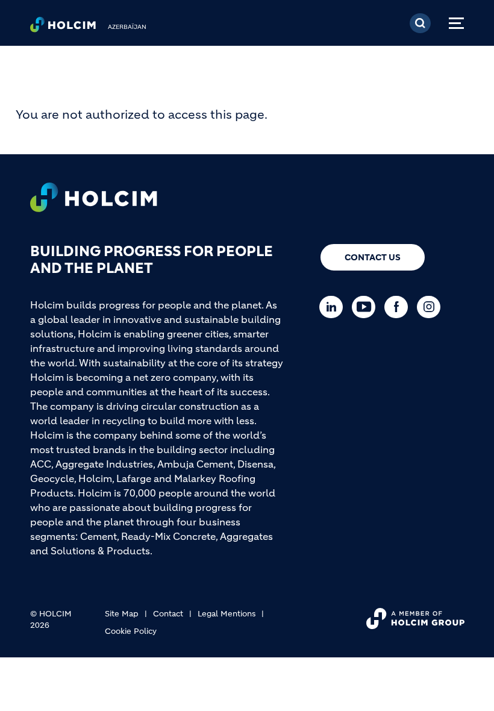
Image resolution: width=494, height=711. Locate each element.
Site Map (122, 614)
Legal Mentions (226, 614)
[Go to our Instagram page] (431, 307)
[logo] (63, 28)
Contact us (373, 257)
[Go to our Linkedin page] (334, 307)
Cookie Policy (131, 631)
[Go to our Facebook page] (399, 307)
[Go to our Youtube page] (366, 307)
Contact (168, 614)
